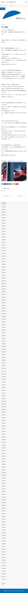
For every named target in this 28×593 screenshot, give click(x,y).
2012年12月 (3, 532)
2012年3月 (3, 557)
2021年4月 (3, 267)
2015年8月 (3, 447)
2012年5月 (3, 551)
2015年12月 (3, 436)
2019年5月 (3, 330)
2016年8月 (3, 415)
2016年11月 (3, 406)
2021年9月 (3, 253)
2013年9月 (3, 508)
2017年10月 (3, 376)
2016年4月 (3, 425)
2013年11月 (3, 502)
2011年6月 (3, 579)
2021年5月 (3, 264)
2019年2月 (3, 338)
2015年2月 (3, 464)
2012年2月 (3, 560)
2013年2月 (3, 527)
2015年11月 (3, 439)
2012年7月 (3, 546)
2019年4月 (3, 332)
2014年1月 (3, 497)
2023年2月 (3, 223)
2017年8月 (3, 382)
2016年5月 (3, 423)
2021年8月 (3, 256)
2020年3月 (3, 302)
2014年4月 (3, 491)
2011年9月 (3, 571)
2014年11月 (3, 472)
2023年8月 (3, 209)
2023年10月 (3, 204)
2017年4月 (3, 393)
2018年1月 (3, 368)
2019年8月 (3, 321)
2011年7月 (3, 576)
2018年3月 (3, 362)
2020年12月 (3, 278)
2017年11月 (3, 373)
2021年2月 (3, 272)
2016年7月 (3, 417)
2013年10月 (3, 505)
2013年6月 (3, 516)
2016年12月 (3, 404)
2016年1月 (3, 434)
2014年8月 (3, 480)
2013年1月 (3, 530)
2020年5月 (3, 297)
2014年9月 (3, 478)
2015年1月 (3, 467)
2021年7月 (3, 258)
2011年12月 (3, 565)
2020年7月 (3, 291)
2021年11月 (3, 247)
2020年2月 (3, 305)
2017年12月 (3, 371)
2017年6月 (3, 387)
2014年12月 (3, 469)
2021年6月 (3, 261)
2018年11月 (3, 346)
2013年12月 (3, 499)
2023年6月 (3, 212)
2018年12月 (3, 343)
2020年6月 (3, 294)
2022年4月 (3, 234)
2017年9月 (3, 379)
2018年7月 (3, 354)
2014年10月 (3, 475)
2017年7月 (3, 384)
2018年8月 (3, 352)
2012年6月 (3, 549)
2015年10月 (3, 442)
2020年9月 (3, 286)
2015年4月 (3, 458)
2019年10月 (3, 316)
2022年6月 (3, 228)
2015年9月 (3, 445)
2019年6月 (3, 327)
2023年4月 (3, 217)
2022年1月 (3, 242)
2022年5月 (3, 231)
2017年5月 (3, 390)
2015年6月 (3, 453)
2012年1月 (3, 562)
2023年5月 (3, 215)
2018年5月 (3, 360)
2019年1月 (3, 341)
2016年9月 (3, 412)
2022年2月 (3, 239)
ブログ (2, 8)
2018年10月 (3, 349)
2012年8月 (3, 543)
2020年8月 (3, 289)
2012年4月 (3, 554)
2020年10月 (3, 283)
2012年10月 (3, 538)
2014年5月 (3, 488)
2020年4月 (3, 299)
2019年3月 (3, 335)
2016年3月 (3, 428)
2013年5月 (3, 519)
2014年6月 (3, 486)
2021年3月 (3, 269)
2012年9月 (3, 541)
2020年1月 (3, 308)
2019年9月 (3, 319)
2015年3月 (3, 461)
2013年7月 (3, 513)
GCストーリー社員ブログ (8, 2)
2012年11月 (3, 535)
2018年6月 (3, 357)
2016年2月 (3, 431)
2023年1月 (3, 226)
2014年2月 (3, 494)
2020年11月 (3, 280)
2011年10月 (3, 568)
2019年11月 (3, 313)
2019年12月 (3, 310)
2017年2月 (3, 398)
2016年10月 (3, 409)
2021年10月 (3, 250)
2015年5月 (3, 456)
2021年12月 (3, 245)
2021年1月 (3, 275)
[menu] (26, 2)
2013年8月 (3, 510)
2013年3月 (3, 524)
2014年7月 (3, 483)
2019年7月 (3, 324)
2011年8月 (3, 573)
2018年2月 (3, 365)
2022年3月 (3, 236)
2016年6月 (3, 420)
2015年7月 (3, 450)
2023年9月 (3, 206)
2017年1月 (3, 401)
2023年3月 (3, 220)
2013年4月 (3, 521)
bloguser (7, 188)
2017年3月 (3, 395)
